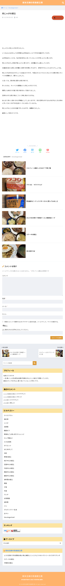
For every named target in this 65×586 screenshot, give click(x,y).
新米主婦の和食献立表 (33, 2)
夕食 (5, 487)
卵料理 (6, 502)
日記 (5, 453)
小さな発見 (7, 442)
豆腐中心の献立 (9, 464)
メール (5, 306)
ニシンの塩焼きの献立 (9, 394)
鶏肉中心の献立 (9, 472)
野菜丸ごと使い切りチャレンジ (14, 434)
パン (5, 506)
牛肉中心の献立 (9, 468)
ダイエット (7, 446)
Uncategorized (17, 157)
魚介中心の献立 (9, 461)
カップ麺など (8, 438)
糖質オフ (7, 431)
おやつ (6, 513)
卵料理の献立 (8, 480)
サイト (4, 314)
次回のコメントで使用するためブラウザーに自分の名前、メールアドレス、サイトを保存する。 (31, 322)
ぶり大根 (5, 400)
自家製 (6, 427)
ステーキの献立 (9, 559)
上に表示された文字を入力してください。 (15, 330)
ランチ (6, 495)
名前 (4, 298)
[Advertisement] (32, 33)
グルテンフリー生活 (10, 510)
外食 (5, 491)
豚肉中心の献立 (9, 476)
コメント (5, 276)
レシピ (6, 423)
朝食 (5, 483)
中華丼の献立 (8, 563)
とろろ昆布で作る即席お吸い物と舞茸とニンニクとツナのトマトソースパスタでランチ (32, 555)
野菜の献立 (7, 457)
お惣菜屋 (7, 498)
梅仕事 (6, 419)
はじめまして (8, 449)
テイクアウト (8, 415)
